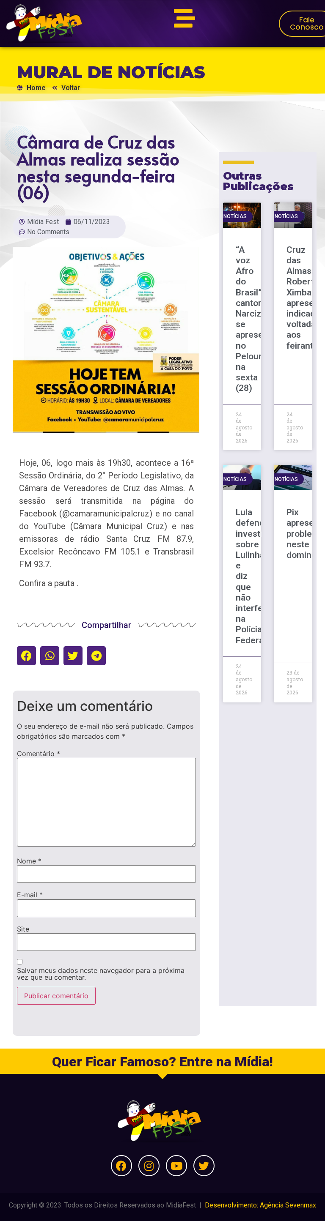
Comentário (38, 753)
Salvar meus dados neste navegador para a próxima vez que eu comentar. (101, 974)
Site (23, 929)
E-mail (30, 894)
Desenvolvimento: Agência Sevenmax (260, 1205)
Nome (29, 861)
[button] (26, 655)
